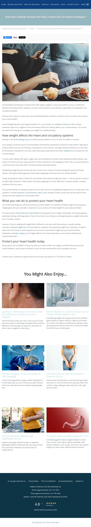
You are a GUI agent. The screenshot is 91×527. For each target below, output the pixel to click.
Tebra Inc (23, 481)
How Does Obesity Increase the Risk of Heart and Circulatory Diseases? (59, 29)
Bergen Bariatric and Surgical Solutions (14, 29)
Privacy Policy (34, 481)
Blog (32, 29)
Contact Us (79, 481)
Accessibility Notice (65, 481)
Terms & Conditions (48, 481)
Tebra (55, 510)
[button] (87, 4)
